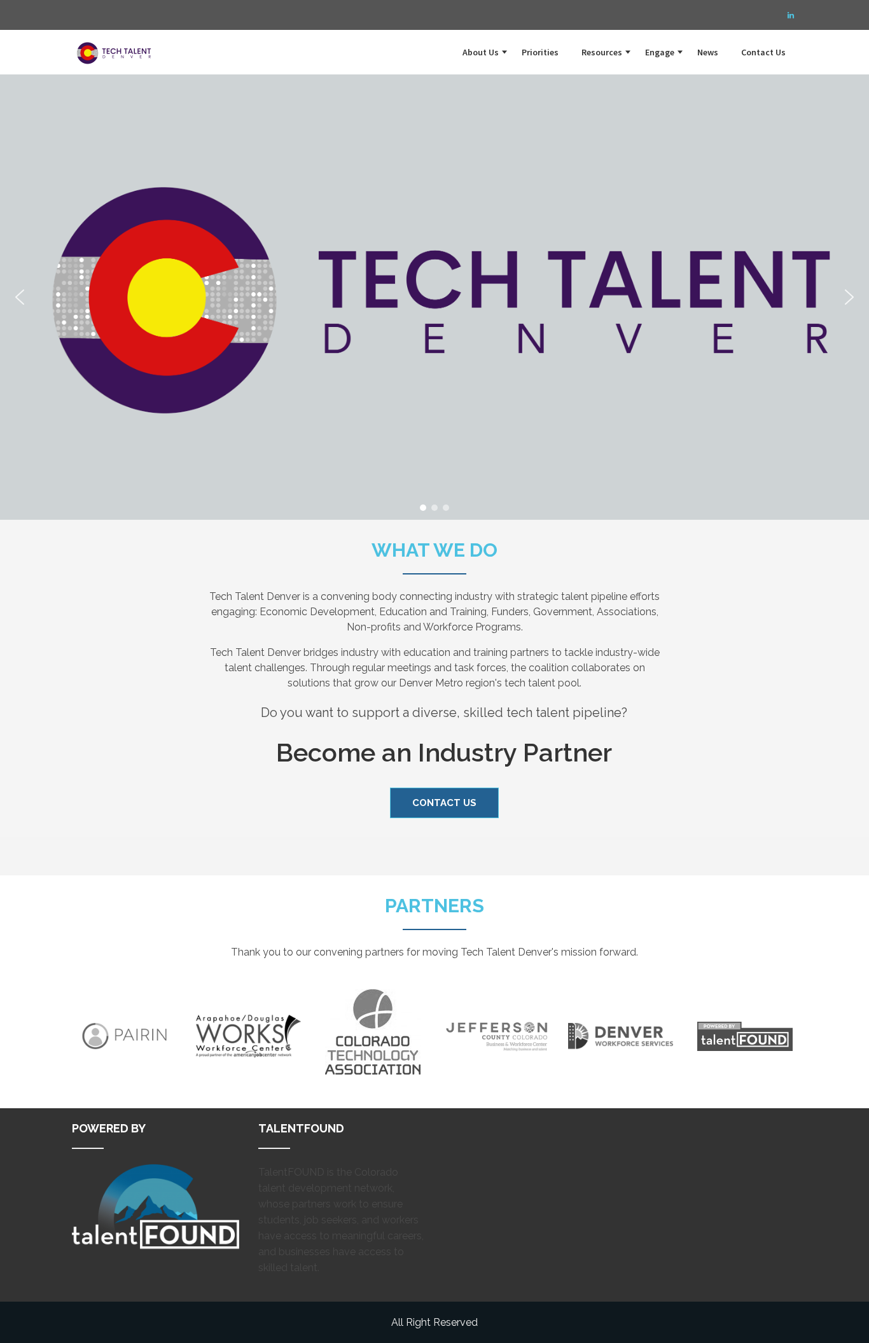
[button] (20, 297)
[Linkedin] (790, 15)
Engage (659, 52)
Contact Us (763, 52)
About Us (480, 52)
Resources (601, 52)
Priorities (540, 52)
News (707, 52)
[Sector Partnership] (116, 46)
